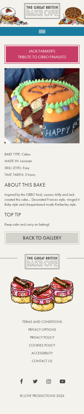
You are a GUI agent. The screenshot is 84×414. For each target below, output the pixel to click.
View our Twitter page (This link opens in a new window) (35, 381)
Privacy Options (42, 329)
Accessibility (42, 353)
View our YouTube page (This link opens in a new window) (62, 381)
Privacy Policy (42, 337)
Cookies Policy (42, 345)
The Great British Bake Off (42, 15)
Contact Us (42, 361)
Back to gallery (42, 238)
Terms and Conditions (42, 322)
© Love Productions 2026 (42, 396)
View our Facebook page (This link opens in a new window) (21, 381)
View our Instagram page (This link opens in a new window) (49, 381)
